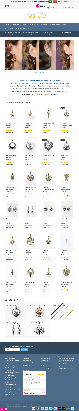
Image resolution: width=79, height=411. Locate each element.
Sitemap (7, 397)
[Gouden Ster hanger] (12, 114)
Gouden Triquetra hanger (66, 125)
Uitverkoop (15, 24)
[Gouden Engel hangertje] (12, 272)
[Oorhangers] (39, 55)
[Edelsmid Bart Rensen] (39, 16)
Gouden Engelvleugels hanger (65, 188)
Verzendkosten (9, 365)
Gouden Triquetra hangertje (45, 283)
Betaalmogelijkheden (11, 377)
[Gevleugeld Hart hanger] (12, 145)
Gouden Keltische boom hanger (30, 188)
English (8, 6)
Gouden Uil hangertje (10, 188)
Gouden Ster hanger (10, 125)
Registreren (44, 360)
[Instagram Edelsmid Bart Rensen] (72, 346)
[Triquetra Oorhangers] (12, 209)
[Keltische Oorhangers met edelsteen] (30, 209)
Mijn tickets (44, 365)
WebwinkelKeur (34, 404)
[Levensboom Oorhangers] (48, 209)
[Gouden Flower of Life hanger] (66, 272)
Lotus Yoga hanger (64, 156)
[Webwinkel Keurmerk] (40, 6)
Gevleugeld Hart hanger (11, 156)
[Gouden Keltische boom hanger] (30, 177)
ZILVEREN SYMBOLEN (28, 24)
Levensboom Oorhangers (46, 220)
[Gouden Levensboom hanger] (30, 241)
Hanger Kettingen (59, 24)
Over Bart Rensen (10, 385)
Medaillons (20, 29)
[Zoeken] (60, 16)
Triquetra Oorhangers (10, 220)
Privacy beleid (9, 387)
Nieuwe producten (28, 363)
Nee (55, 1)
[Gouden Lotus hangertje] (12, 241)
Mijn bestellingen (46, 363)
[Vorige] (8, 55)
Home (7, 24)
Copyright (8, 392)
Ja (50, 1)
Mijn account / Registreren (66, 8)
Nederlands (5, 6)
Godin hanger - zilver (29, 156)
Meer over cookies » (63, 1)
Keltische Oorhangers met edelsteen (30, 220)
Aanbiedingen (27, 365)
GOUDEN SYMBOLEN (44, 24)
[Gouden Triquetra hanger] (48, 177)
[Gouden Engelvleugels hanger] (66, 177)
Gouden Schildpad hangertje (45, 251)
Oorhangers (10, 29)
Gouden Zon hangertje (28, 125)
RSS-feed (26, 370)
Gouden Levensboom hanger (28, 251)
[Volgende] (70, 55)
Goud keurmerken (10, 394)
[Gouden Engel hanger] (30, 272)
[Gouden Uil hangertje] (12, 177)
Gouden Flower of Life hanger (66, 283)
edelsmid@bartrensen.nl (66, 369)
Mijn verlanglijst (46, 368)
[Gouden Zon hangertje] (30, 114)
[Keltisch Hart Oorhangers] (66, 209)
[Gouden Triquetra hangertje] (48, 272)
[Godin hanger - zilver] (30, 145)
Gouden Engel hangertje (11, 283)
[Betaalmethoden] (33, 408)
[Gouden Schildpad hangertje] (48, 241)
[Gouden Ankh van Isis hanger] (48, 114)
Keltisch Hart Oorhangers (65, 220)
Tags (24, 368)
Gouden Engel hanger (29, 283)
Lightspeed (37, 406)
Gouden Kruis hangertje (65, 251)
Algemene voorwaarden (12, 389)
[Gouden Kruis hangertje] (66, 241)
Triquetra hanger (48, 155)
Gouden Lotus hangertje (11, 251)
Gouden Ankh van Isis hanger (48, 125)
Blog (28, 29)
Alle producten (27, 360)
